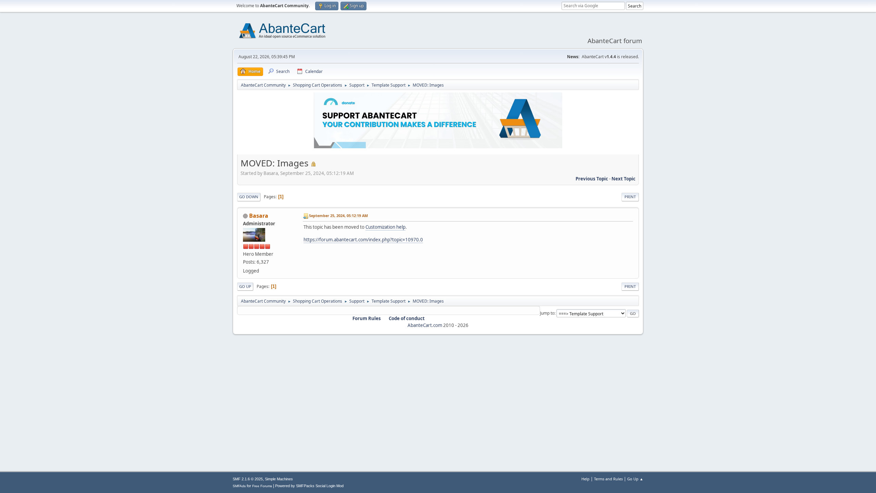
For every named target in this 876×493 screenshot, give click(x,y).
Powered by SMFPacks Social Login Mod (309, 486)
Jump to (547, 313)
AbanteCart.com (425, 325)
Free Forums (262, 486)
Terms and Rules (608, 478)
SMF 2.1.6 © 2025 (248, 479)
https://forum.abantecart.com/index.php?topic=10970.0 (363, 240)
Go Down (248, 196)
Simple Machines (279, 479)
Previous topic (592, 179)
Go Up (245, 286)
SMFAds (239, 486)
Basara (258, 215)
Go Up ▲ (635, 478)
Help (585, 478)
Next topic (623, 179)
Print (630, 196)
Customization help (385, 227)
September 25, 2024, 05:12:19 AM (338, 215)
